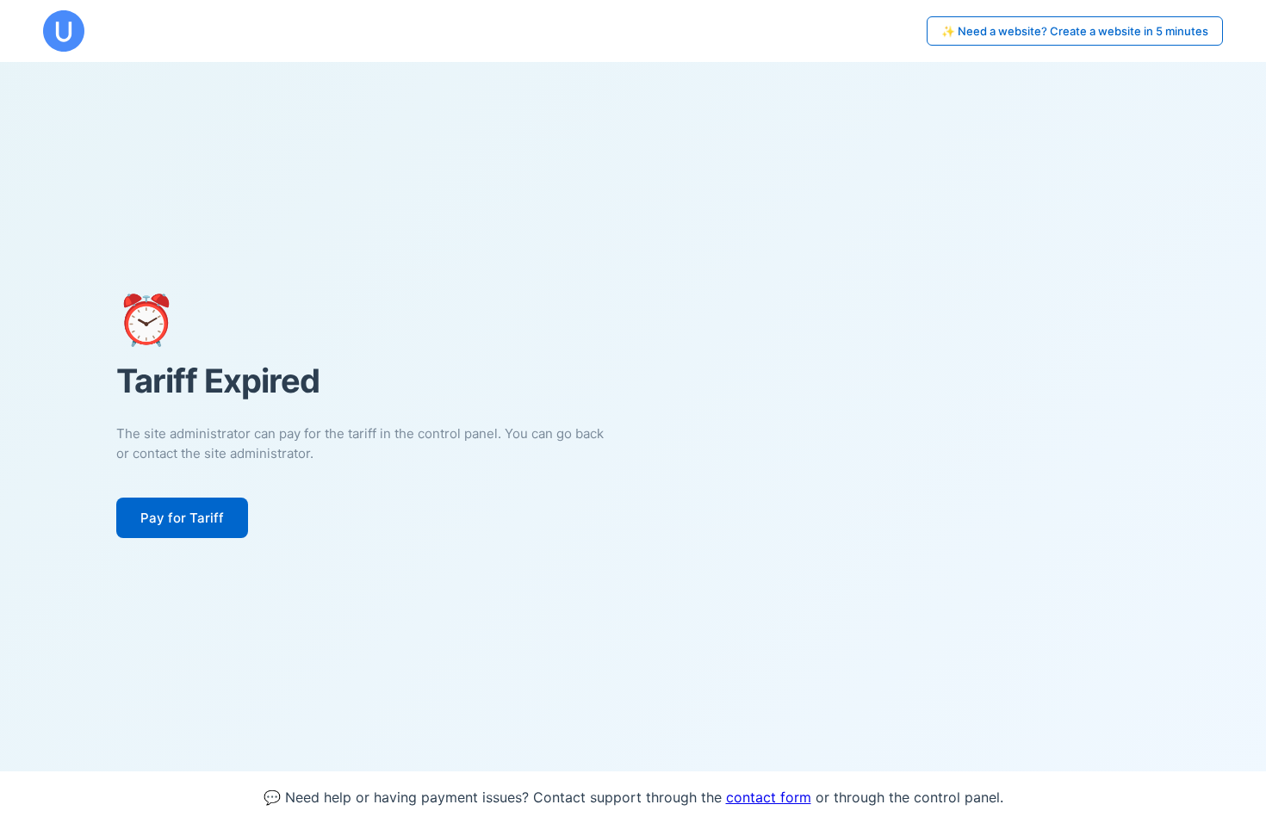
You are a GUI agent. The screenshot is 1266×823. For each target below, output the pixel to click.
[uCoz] (63, 31)
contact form (768, 797)
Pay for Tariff (182, 518)
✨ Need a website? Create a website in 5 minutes (1074, 31)
